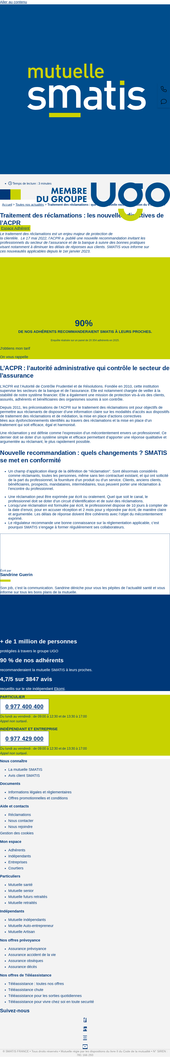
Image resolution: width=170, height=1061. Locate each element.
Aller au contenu (13, 2)
